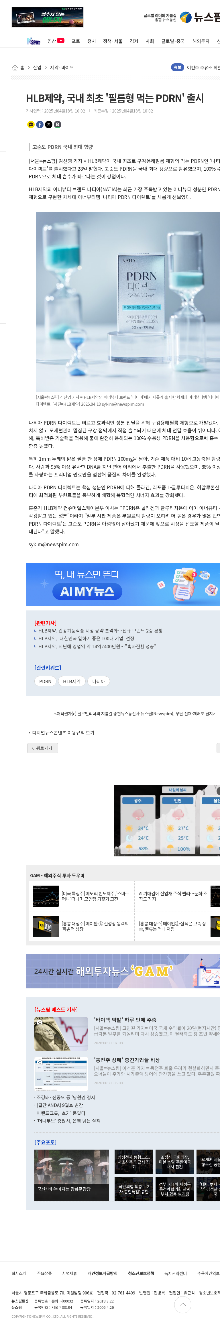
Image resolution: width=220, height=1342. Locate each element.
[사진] (61, 1033)
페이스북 (40, 124)
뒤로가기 (44, 748)
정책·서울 (113, 41)
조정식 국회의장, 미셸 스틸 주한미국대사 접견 (175, 1162)
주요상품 (44, 1273)
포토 (76, 41)
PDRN (45, 681)
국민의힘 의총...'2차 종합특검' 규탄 (134, 1188)
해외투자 (201, 41)
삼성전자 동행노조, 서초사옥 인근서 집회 (134, 1162)
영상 (52, 41)
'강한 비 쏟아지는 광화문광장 (64, 1188)
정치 (91, 41)
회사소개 (18, 1273)
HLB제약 (72, 681)
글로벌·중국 (173, 41)
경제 (134, 41)
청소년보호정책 (141, 1273)
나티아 (98, 681)
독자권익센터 (175, 1273)
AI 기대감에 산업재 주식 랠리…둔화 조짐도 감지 (173, 896)
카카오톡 (31, 124)
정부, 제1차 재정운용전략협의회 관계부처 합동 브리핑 (175, 1189)
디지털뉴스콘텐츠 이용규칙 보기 (63, 732)
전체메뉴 (17, 41)
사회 (150, 41)
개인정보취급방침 (102, 1273)
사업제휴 (69, 1273)
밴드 (57, 124)
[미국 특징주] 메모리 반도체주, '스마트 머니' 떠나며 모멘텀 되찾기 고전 (95, 896)
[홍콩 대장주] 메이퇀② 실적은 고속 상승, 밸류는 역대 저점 (172, 926)
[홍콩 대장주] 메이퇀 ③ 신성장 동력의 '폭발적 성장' (95, 926)
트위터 (48, 124)
